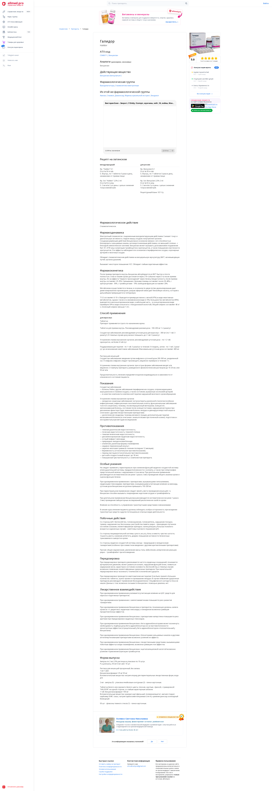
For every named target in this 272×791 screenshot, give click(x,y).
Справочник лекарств (19, 12)
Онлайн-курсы (13, 27)
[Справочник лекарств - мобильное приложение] (120, 206)
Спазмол (110, 95)
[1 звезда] (202, 58)
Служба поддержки (105, 772)
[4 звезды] (212, 58)
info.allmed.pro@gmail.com (136, 766)
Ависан (103, 95)
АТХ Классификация (15, 22)
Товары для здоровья (16, 42)
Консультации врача (15, 47)
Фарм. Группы (12, 17)
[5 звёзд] (215, 58)
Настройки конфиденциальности (110, 774)
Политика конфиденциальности (110, 767)
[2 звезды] (205, 58)
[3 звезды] (209, 58)
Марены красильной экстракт (137, 95)
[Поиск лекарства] (186, 3)
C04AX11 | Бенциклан (109, 55)
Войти (266, 3)
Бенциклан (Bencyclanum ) (111, 75)
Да (152, 741)
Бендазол (155, 95)
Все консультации (204, 94)
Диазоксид (119, 95)
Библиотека (19, 32)
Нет (162, 741)
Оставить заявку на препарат (109, 764)
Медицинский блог (15, 37)
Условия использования (107, 769)
